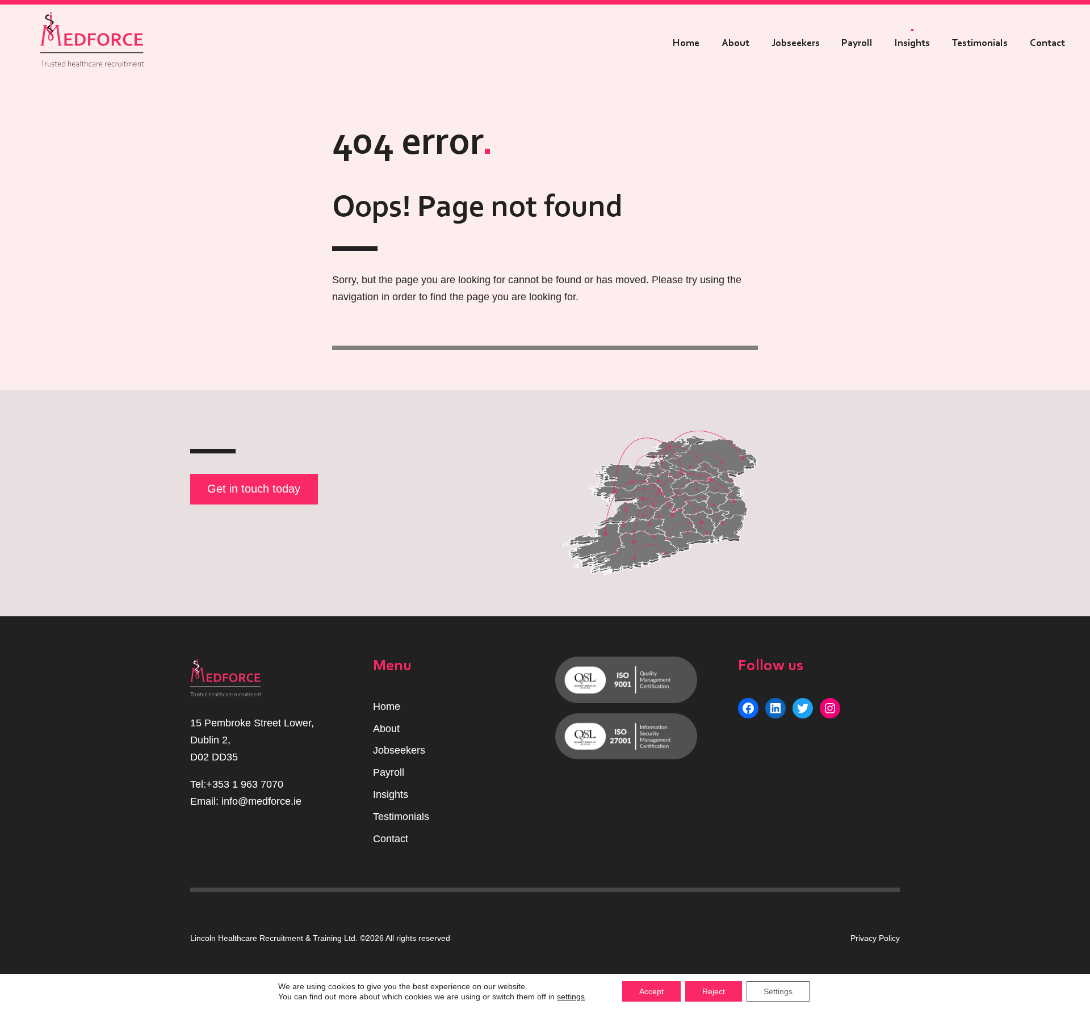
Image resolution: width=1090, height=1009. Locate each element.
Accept (651, 991)
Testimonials (980, 43)
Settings (778, 991)
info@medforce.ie (261, 801)
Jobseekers (796, 43)
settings (571, 996)
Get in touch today (253, 488)
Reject (713, 991)
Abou (385, 728)
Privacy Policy (875, 938)
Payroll (857, 43)
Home (686, 43)
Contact (1047, 43)
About (735, 43)
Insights (912, 43)
